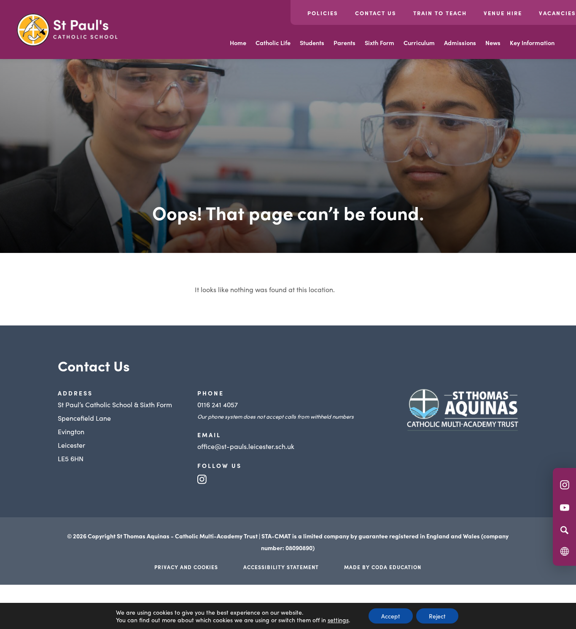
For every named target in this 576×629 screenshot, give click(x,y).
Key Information (532, 42)
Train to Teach (440, 13)
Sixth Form (379, 42)
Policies (322, 13)
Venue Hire (503, 13)
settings (338, 620)
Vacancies (557, 13)
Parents (344, 42)
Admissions (460, 42)
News (493, 42)
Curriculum (419, 42)
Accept (390, 616)
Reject (437, 616)
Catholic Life (273, 42)
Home (238, 42)
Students (312, 42)
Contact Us (375, 13)
